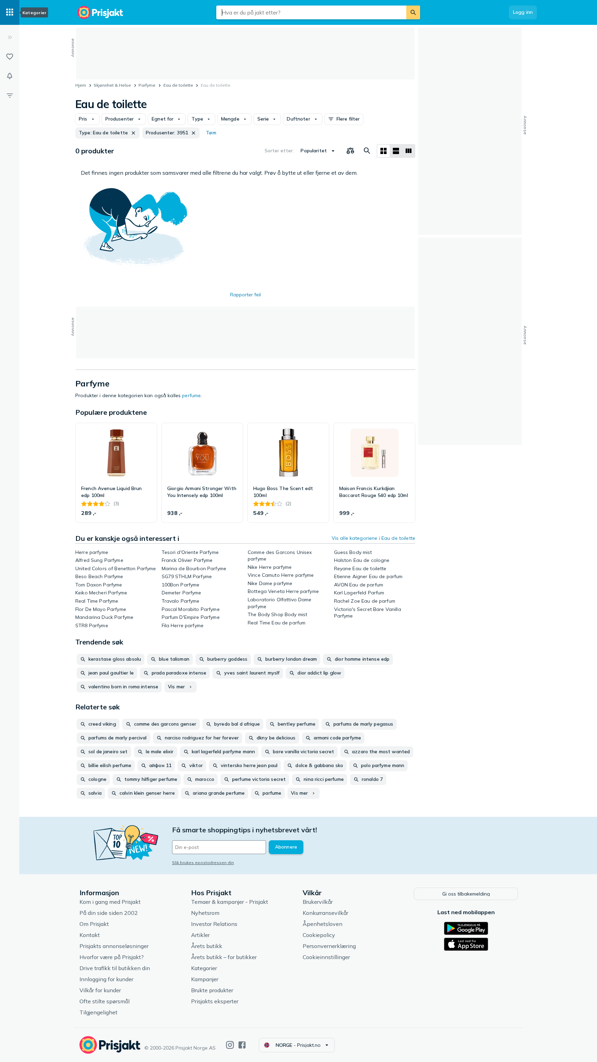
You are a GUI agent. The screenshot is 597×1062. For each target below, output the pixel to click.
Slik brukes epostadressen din (203, 862)
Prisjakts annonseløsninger (114, 946)
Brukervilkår (318, 901)
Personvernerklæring (329, 946)
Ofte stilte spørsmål (104, 1001)
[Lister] (10, 57)
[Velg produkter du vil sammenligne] (350, 150)
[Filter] (10, 95)
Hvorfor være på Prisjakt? (111, 957)
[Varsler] (10, 76)
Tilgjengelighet (98, 1012)
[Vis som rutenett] (383, 151)
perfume (191, 395)
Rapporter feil (245, 294)
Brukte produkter (212, 990)
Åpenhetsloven (322, 923)
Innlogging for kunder (106, 979)
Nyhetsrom (205, 912)
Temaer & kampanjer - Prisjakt (229, 901)
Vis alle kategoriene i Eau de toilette (373, 538)
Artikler (200, 934)
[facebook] (242, 1045)
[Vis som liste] (396, 151)
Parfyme (147, 85)
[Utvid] (10, 37)
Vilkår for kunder (100, 990)
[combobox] (311, 12)
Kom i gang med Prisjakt (110, 901)
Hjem (80, 85)
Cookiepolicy (319, 934)
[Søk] (413, 12)
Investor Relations (214, 923)
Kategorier (204, 968)
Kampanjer (204, 979)
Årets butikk (206, 946)
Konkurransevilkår (325, 912)
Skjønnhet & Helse (112, 85)
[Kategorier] (9, 12)
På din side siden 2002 (108, 912)
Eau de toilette (178, 85)
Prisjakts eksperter (214, 1001)
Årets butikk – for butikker (224, 957)
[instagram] (230, 1045)
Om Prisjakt (94, 923)
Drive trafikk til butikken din (114, 968)
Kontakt (89, 934)
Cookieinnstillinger (326, 957)
